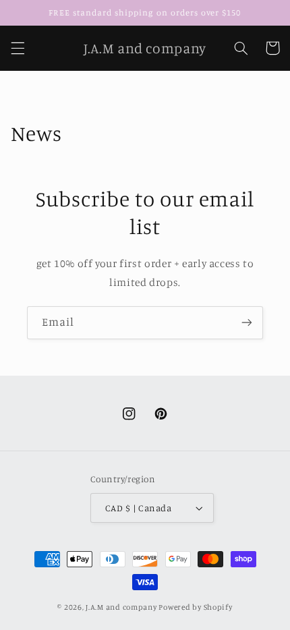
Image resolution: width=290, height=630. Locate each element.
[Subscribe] (246, 322)
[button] (17, 47)
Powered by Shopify (195, 607)
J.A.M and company (121, 607)
